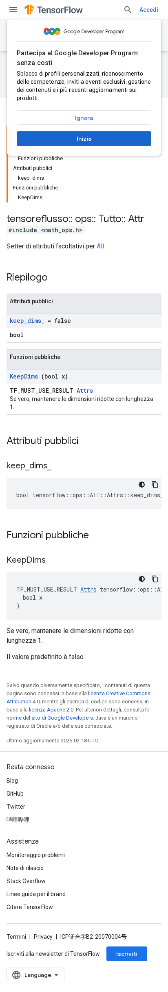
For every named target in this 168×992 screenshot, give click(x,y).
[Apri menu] (13, 10)
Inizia (84, 138)
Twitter (16, 806)
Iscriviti (126, 953)
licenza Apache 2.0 (51, 710)
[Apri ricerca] (128, 10)
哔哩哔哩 (18, 819)
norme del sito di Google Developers (50, 718)
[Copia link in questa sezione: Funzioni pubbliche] (99, 536)
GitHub (15, 793)
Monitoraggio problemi (36, 855)
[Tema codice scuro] (141, 484)
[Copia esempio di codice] (154, 484)
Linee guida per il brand (36, 894)
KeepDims (24, 376)
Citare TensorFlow (30, 907)
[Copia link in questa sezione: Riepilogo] (58, 278)
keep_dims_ (27, 320)
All (100, 246)
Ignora (84, 118)
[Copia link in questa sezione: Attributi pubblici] (89, 441)
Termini (16, 936)
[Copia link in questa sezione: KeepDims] (56, 561)
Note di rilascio (25, 868)
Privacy (43, 936)
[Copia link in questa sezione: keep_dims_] (61, 466)
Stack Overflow (26, 881)
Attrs (85, 390)
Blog (12, 780)
